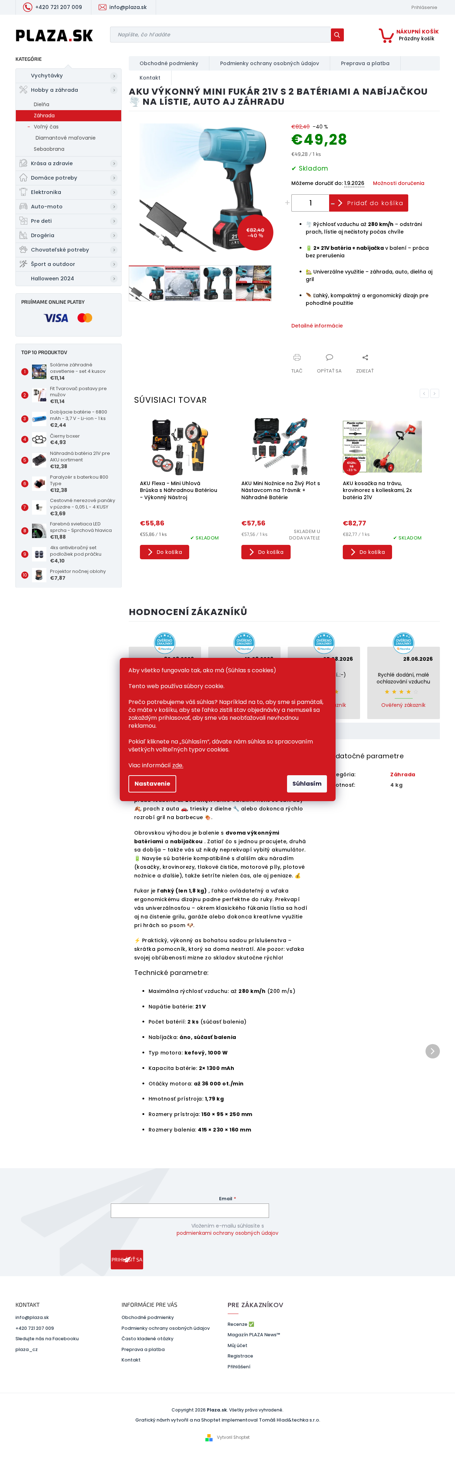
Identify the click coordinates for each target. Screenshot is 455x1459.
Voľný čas (46, 126)
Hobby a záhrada (54, 90)
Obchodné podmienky (148, 1317)
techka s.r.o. (306, 1420)
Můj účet (237, 1345)
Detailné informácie (317, 325)
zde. (177, 765)
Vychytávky (47, 75)
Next (434, 393)
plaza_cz (26, 1349)
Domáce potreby (54, 177)
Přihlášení (239, 1367)
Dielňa (41, 104)
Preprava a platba (143, 1349)
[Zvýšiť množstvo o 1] (287, 203)
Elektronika (46, 192)
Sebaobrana (49, 149)
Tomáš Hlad (273, 1420)
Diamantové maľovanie (66, 137)
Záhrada (44, 115)
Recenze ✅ (241, 1324)
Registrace (240, 1356)
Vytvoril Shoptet (233, 1437)
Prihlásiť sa (127, 1259)
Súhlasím (307, 784)
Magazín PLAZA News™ (254, 1335)
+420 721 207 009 (34, 1328)
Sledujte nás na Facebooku (47, 1339)
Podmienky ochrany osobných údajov (166, 1328)
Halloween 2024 (52, 278)
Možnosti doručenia (398, 183)
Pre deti (41, 221)
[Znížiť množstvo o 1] (333, 203)
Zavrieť (340, 353)
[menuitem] (169, 63)
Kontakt (131, 1360)
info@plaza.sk (32, 1317)
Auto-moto (47, 206)
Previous (424, 393)
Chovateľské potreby (60, 249)
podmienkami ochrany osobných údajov (227, 1233)
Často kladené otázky (147, 1339)
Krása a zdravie (52, 163)
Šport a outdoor (53, 264)
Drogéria (42, 235)
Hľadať (340, 35)
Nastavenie (152, 784)
